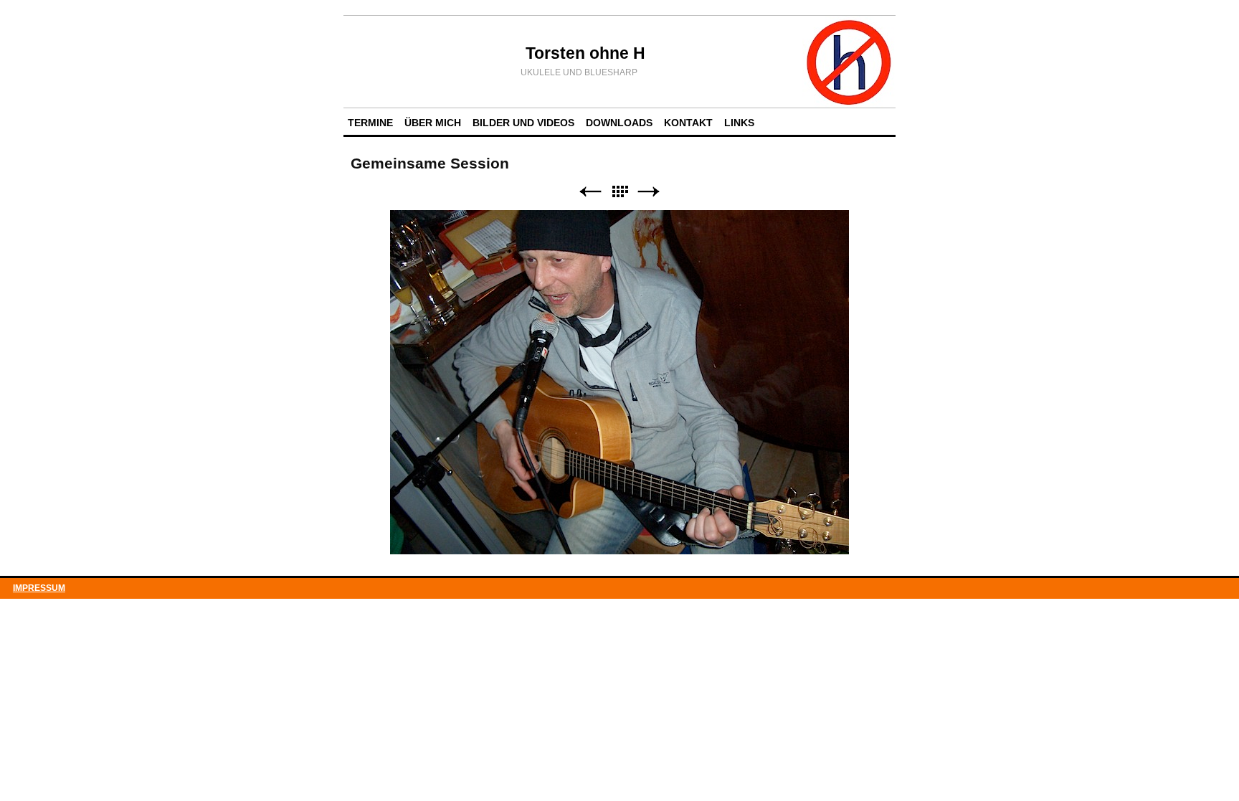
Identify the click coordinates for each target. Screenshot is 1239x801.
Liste (619, 191)
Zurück (590, 191)
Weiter (649, 191)
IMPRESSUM (39, 588)
